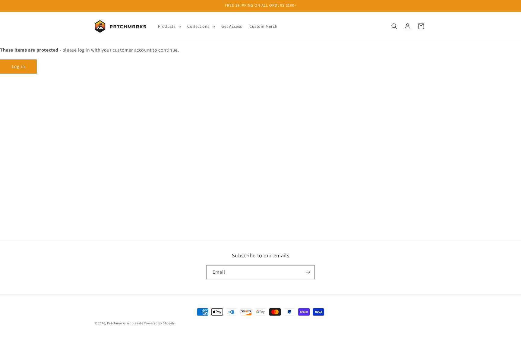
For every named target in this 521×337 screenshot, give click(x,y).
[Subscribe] (307, 272)
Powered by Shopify (159, 323)
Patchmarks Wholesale (125, 323)
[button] (169, 26)
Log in (18, 66)
